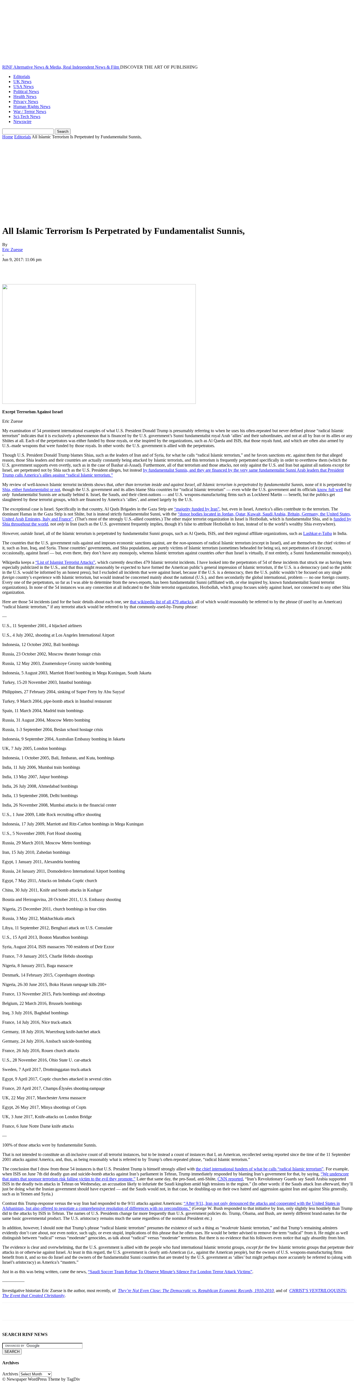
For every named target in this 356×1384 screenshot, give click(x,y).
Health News (24, 96)
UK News (22, 81)
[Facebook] (11, 268)
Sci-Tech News (26, 116)
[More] (91, 268)
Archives (10, 1374)
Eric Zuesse (12, 249)
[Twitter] (31, 268)
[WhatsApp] (71, 268)
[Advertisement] (178, 181)
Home (7, 136)
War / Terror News (29, 111)
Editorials (21, 76)
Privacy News (25, 101)
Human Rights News (31, 106)
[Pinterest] (51, 268)
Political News (26, 91)
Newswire (22, 121)
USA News (23, 86)
